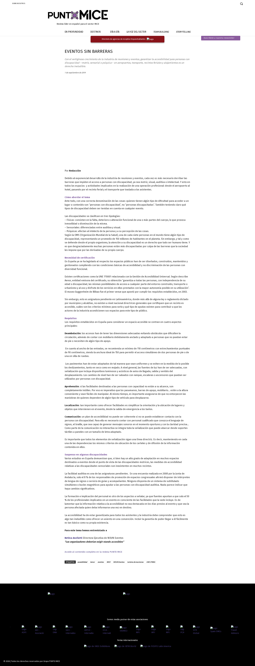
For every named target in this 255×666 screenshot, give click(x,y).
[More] (102, 570)
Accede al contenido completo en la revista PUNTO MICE (93, 552)
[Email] (88, 570)
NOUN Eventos (118, 562)
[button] (241, 3)
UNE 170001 (150, 562)
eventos (101, 562)
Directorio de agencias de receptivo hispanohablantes (124, 39)
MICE (108, 562)
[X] (81, 570)
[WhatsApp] (95, 570)
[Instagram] (218, 4)
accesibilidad (82, 562)
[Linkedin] (223, 4)
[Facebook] (212, 4)
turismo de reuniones (135, 562)
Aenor (92, 562)
